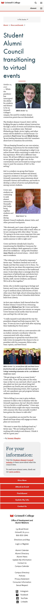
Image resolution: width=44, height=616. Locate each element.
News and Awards (17, 25)
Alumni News (22, 557)
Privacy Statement (22, 579)
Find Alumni (22, 493)
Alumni (5, 25)
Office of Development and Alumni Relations (22, 522)
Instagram (24, 591)
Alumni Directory (22, 554)
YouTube (24, 598)
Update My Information (22, 560)
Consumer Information (22, 582)
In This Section (22, 19)
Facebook (24, 595)
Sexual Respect (22, 585)
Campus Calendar (22, 566)
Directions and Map (22, 540)
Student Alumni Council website (19, 461)
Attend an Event (22, 487)
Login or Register (22, 544)
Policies (22, 576)
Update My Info (22, 500)
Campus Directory (22, 573)
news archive (14, 471)
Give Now (22, 480)
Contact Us (22, 506)
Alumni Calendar (22, 550)
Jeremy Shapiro (14, 438)
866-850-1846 (22, 535)
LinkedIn (24, 602)
